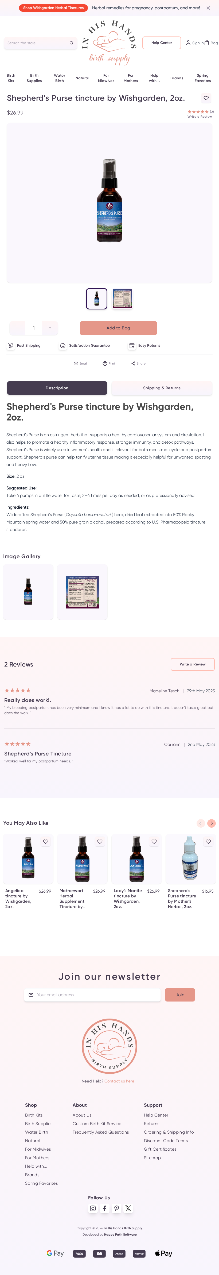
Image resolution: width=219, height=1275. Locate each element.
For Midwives (106, 78)
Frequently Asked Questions (101, 1132)
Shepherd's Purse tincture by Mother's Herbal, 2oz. (182, 898)
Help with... (154, 78)
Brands (176, 78)
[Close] (206, 8)
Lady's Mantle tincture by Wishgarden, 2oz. (128, 898)
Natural (82, 78)
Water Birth (59, 78)
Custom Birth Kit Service (97, 1123)
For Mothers (131, 78)
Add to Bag (118, 327)
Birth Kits (11, 78)
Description (57, 388)
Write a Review (199, 116)
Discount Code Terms (166, 1140)
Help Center (161, 42)
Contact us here (119, 1081)
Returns (151, 1123)
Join (180, 994)
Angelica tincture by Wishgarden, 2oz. (18, 898)
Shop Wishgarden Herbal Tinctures (53, 8)
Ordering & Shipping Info (169, 1132)
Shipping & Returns (162, 388)
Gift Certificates (160, 1149)
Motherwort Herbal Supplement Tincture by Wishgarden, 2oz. (72, 898)
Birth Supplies (34, 78)
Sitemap (152, 1157)
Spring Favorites (203, 78)
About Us (82, 1115)
